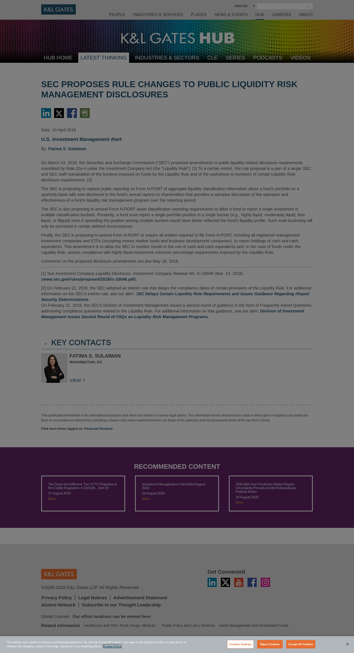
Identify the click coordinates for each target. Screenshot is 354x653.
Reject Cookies (270, 644)
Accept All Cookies (300, 644)
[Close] (347, 644)
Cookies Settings (240, 644)
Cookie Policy (112, 646)
